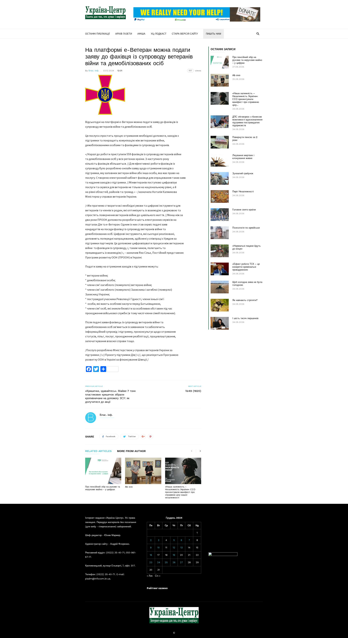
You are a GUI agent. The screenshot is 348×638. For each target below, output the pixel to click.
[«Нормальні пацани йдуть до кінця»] (220, 250)
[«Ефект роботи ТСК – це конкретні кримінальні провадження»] (220, 269)
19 (174, 555)
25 (166, 562)
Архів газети (123, 33)
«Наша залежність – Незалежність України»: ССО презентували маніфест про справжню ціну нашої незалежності (180, 492)
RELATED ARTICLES (98, 451)
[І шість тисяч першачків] (220, 323)
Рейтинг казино (157, 588)
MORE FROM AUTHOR (131, 451)
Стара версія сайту (185, 33)
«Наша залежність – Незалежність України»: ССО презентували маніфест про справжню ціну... (245, 99)
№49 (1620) (193, 391)
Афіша (141, 33)
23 (150, 562)
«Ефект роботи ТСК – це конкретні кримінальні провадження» (246, 267)
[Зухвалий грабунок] (220, 178)
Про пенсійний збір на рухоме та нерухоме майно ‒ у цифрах (102, 488)
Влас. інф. (93, 70)
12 (174, 547)
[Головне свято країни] (220, 214)
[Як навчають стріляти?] (220, 305)
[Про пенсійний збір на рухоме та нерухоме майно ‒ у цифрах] (103, 471)
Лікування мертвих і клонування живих (243, 157)
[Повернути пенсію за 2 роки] (220, 142)
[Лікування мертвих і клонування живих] (220, 160)
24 (158, 562)
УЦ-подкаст (158, 33)
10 (158, 547)
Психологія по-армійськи (246, 227)
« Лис (150, 575)
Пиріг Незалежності (243, 191)
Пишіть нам (213, 33)
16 (151, 555)
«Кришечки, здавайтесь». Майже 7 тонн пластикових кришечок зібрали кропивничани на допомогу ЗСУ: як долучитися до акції (110, 396)
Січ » (157, 575)
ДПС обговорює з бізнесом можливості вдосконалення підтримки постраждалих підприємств (247, 121)
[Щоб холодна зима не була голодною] (220, 287)
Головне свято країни (244, 209)
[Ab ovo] (143, 471)
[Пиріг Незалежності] (220, 196)
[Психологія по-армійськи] (220, 232)
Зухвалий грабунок (242, 173)
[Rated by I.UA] (222, 555)
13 (181, 547)
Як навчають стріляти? (245, 300)
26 (174, 562)
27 (181, 562)
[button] (258, 33)
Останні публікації (97, 33)
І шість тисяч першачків (245, 318)
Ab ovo (129, 487)
